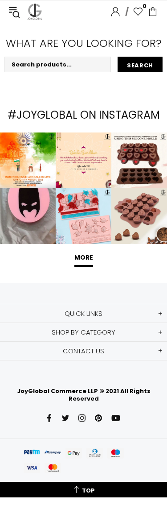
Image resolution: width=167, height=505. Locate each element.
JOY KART (34, 12)
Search (140, 65)
